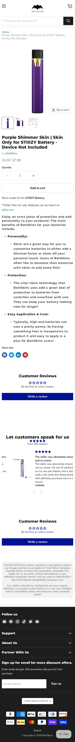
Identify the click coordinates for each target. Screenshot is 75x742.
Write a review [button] (38, 397)
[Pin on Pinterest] (25, 355)
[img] (37, 441)
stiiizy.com (8, 210)
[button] (34, 491)
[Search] (68, 21)
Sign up (56, 684)
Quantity (6, 167)
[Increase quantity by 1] (33, 175)
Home (5, 32)
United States (36, 701)
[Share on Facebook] (4, 355)
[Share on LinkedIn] (18, 355)
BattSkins (11, 153)
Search (37, 730)
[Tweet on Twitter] (11, 355)
